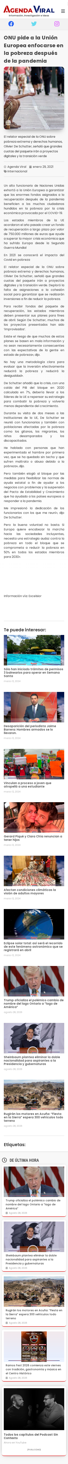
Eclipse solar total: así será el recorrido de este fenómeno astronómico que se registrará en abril (33, 946)
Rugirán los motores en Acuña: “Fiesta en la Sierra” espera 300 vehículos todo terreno (33, 1117)
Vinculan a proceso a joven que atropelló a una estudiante (27, 784)
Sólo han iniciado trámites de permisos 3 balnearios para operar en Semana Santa (33, 672)
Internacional (17, 171)
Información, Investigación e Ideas (29, 15)
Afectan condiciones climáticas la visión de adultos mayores (30, 891)
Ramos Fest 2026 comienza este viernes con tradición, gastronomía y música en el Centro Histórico (33, 1369)
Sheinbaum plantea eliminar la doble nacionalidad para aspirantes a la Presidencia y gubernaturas (32, 1060)
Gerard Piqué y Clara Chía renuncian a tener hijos (33, 838)
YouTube (21, 1442)
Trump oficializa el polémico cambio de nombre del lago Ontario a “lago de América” (34, 1003)
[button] (63, 11)
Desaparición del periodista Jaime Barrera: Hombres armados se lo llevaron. (30, 729)
